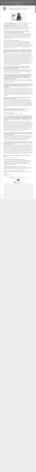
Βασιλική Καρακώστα (17, 178)
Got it (21, 4)
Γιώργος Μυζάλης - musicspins (26, 177)
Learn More (16, 4)
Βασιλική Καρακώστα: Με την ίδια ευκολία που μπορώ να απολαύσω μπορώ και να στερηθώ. (18, 8)
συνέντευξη (24, 178)
